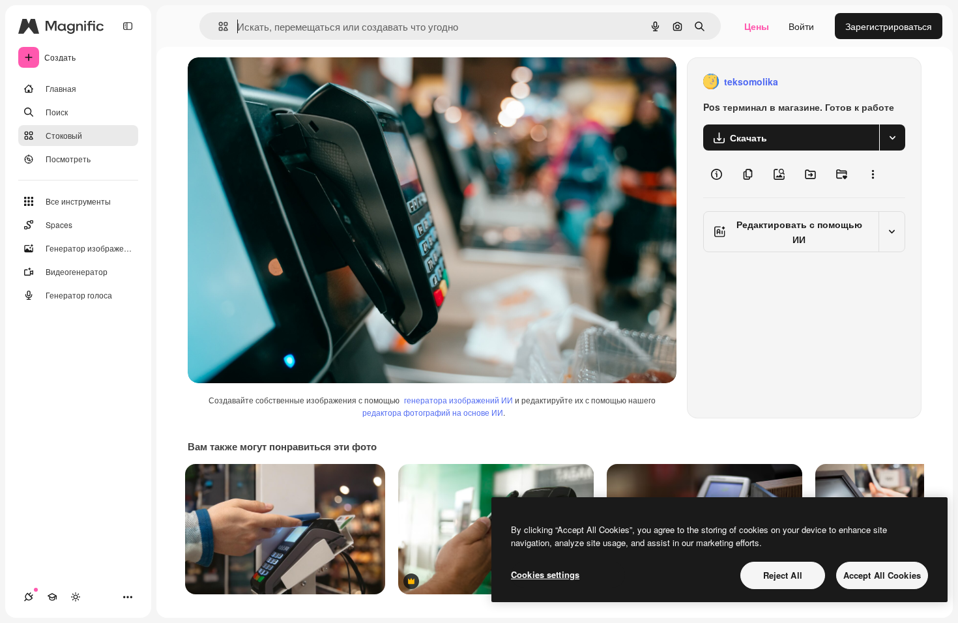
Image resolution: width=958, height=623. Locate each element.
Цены (756, 26)
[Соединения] (28, 597)
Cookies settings (545, 574)
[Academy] (52, 597)
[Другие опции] (873, 174)
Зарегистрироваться (888, 26)
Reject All (782, 575)
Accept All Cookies (882, 575)
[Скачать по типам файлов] (892, 137)
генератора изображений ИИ (458, 399)
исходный (275, 82)
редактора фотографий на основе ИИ (432, 412)
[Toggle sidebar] (127, 26)
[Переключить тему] (75, 597)
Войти (801, 26)
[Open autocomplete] (218, 26)
